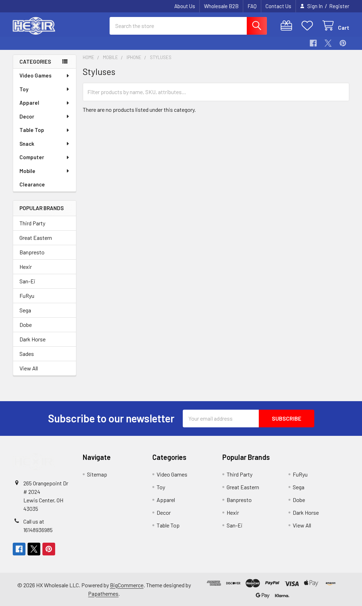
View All (28, 368)
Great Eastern (35, 237)
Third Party (32, 223)
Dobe (25, 324)
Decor (26, 116)
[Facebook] (313, 43)
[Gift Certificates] (288, 25)
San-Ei (27, 281)
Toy (23, 89)
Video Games (35, 75)
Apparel (29, 102)
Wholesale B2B (221, 6)
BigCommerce (127, 585)
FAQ (252, 6)
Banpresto (32, 252)
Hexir (25, 266)
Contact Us (278, 6)
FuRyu (26, 295)
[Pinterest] (343, 43)
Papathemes (103, 593)
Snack (26, 143)
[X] (328, 43)
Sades (26, 353)
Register (339, 6)
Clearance (32, 184)
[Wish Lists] (308, 25)
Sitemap (97, 474)
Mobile (27, 171)
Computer (31, 157)
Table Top (31, 130)
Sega (25, 310)
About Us (184, 6)
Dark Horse (32, 339)
